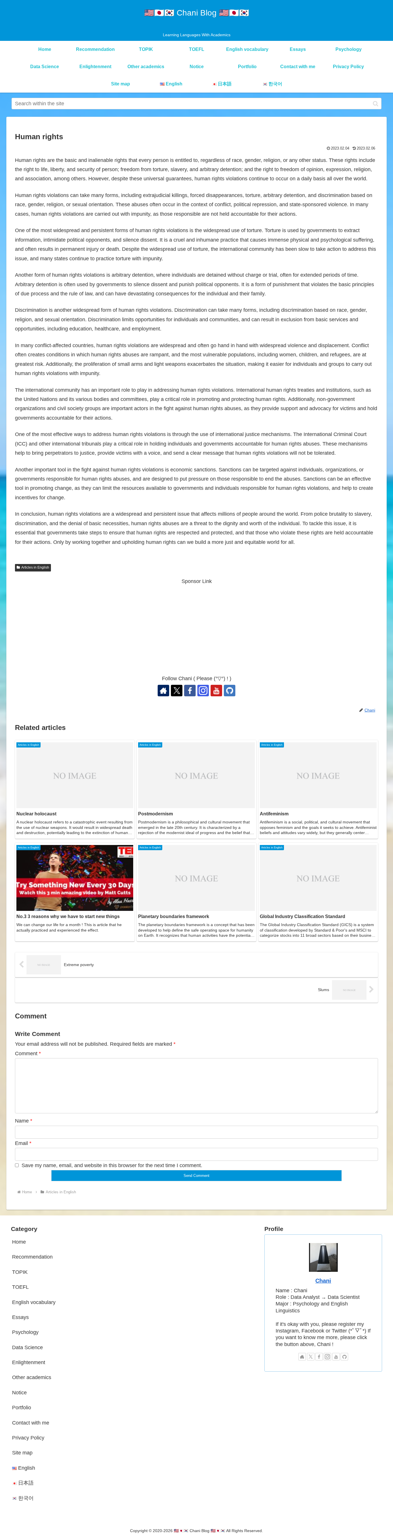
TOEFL (20, 1287)
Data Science (27, 1347)
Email (23, 1143)
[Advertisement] (196, 626)
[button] (376, 103)
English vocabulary (34, 1302)
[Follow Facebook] (190, 690)
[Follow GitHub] (229, 690)
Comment (28, 1053)
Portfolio (21, 1407)
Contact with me (30, 1423)
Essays (20, 1317)
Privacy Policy (28, 1438)
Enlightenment (28, 1362)
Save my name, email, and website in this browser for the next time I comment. (112, 1165)
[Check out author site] (163, 690)
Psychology (25, 1332)
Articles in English (35, 567)
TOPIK (20, 1272)
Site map (22, 1453)
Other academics (31, 1377)
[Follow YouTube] (216, 690)
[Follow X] (176, 690)
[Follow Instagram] (203, 690)
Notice (19, 1392)
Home (19, 1242)
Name (23, 1121)
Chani (323, 1281)
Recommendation (32, 1257)
